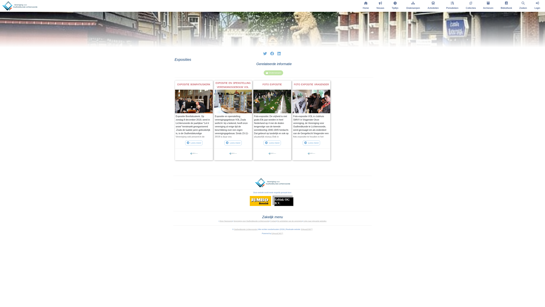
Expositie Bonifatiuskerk (193, 84)
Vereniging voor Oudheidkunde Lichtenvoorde (251, 221)
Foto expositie (272, 84)
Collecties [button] (471, 8)
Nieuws (380, 8)
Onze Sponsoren (226, 221)
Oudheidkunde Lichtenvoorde (245, 229)
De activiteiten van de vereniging (289, 221)
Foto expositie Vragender (311, 84)
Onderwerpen (413, 8)
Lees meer (196, 143)
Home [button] (366, 8)
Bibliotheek (506, 8)
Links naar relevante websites (314, 221)
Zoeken (523, 8)
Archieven (488, 8)
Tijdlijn (395, 8)
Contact (273, 221)
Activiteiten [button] (433, 8)
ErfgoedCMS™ (307, 229)
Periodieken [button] (452, 8)
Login (537, 8)
